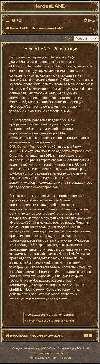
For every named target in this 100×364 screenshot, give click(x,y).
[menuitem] (16, 20)
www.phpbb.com (79, 151)
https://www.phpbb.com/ (42, 187)
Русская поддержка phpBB (51, 353)
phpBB (42, 348)
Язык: (69, 38)
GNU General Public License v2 (32, 147)
